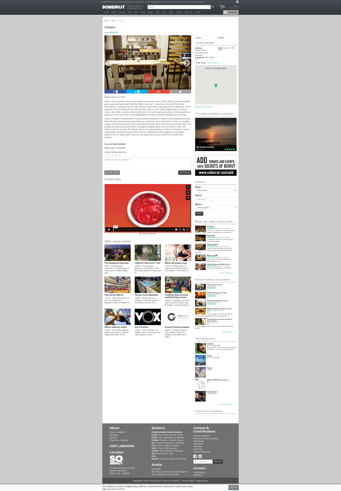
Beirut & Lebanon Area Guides (165, 474)
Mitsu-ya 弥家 (212, 255)
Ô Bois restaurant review (217, 293)
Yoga (171, 453)
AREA (171, 12)
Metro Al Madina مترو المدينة (217, 380)
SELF (158, 12)
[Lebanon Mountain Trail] (148, 260)
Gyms (162, 451)
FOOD (106, 12)
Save (198, 37)
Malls (166, 448)
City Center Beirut (113, 294)
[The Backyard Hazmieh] (117, 260)
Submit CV (198, 475)
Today (162, 458)
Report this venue (204, 106)
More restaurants (226, 273)
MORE (197, 12)
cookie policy (157, 2)
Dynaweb (114, 435)
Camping (175, 445)
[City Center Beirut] (117, 292)
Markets (173, 448)
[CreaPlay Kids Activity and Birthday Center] (178, 292)
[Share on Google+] (159, 91)
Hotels (160, 445)
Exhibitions (179, 437)
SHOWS (122, 12)
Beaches (169, 451)
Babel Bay (211, 235)
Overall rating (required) (115, 152)
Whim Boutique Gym (176, 263)
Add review (185, 172)
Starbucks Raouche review (217, 301)
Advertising (198, 441)
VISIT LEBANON (122, 446)
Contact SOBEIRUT (201, 435)
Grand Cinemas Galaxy (177, 327)
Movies (180, 440)
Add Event (197, 446)
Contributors (199, 472)
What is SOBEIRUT (118, 432)
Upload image (112, 172)
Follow (221, 37)
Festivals (172, 440)
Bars (161, 437)
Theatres (163, 440)
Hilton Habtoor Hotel (115, 327)
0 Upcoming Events (134, 8)
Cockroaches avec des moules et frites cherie (219, 320)
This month (181, 458)
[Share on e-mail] (180, 91)
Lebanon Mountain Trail (147, 262)
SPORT (150, 12)
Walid (209, 356)
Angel (209, 368)
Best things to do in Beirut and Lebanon (169, 471)
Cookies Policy (202, 480)
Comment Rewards (201, 451)
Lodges (167, 445)
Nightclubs (168, 437)
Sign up (233, 487)
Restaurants (163, 435)
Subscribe (197, 449)
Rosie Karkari (212, 392)
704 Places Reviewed (135, 6)
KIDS (164, 12)
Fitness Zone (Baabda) (146, 294)
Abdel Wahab (212, 244)
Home (106, 20)
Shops (160, 448)
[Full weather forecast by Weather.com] (229, 7)
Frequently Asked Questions (205, 438)
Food (113, 20)
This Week (170, 458)
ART (129, 12)
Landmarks (180, 443)
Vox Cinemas (141, 327)
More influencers (226, 404)
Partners (113, 437)
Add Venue (198, 443)
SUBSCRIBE (232, 12)
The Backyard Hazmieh (116, 263)
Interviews (156, 469)
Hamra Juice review (214, 285)
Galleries (160, 443)
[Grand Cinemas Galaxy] (178, 324)
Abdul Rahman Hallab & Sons (218, 264)
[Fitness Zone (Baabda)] (148, 292)
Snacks (173, 435)
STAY (136, 12)
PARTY (113, 12)
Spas (159, 453)
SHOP (143, 12)
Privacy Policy (188, 480)
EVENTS (179, 12)
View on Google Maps (216, 68)
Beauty (165, 453)
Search (199, 213)
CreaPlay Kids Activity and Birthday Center (176, 296)
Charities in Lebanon (119, 440)
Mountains (179, 451)
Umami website (213, 63)
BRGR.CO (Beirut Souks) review (219, 309)
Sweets (180, 435)
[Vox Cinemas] (148, 324)
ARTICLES (188, 12)
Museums (169, 443)
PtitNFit (210, 344)
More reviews (228, 332)
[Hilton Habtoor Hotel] (117, 324)
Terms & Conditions (171, 480)
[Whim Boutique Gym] (178, 260)
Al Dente (210, 226)
